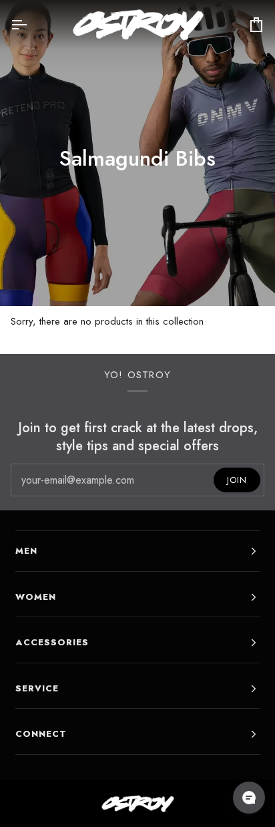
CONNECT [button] (41, 733)
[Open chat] (249, 798)
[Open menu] (31, 24)
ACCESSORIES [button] (52, 642)
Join (237, 480)
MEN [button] (26, 550)
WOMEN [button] (35, 597)
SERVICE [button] (37, 688)
